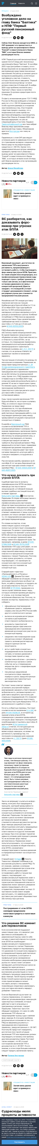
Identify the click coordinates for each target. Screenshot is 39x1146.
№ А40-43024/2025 (24, 468)
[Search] (32, 3)
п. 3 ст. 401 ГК (27, 349)
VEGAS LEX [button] (6, 576)
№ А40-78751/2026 (21, 544)
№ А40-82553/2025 (15, 326)
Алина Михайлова (15, 168)
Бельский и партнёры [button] (11, 496)
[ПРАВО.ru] (3, 3)
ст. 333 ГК (18, 738)
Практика (7, 905)
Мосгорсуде (14, 131)
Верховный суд (17, 424)
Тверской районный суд (12, 124)
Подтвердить (19, 1142)
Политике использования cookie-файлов (21, 1137)
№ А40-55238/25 (13, 713)
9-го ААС (30, 710)
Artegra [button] (18, 859)
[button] (14, 37)
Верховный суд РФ (11, 1060)
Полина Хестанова (16, 1055)
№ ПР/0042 (15, 588)
